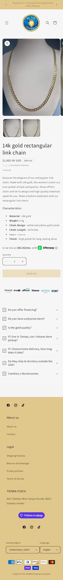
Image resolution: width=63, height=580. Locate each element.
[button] (6, 23)
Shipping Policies (16, 455)
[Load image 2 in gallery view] (31, 128)
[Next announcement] (56, 4)
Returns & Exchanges (18, 463)
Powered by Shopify (41, 574)
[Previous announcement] (6, 4)
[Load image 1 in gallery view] (12, 128)
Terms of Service (15, 478)
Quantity (7, 254)
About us (12, 426)
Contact (11, 434)
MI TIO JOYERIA (26, 574)
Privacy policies (15, 470)
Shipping (6, 165)
